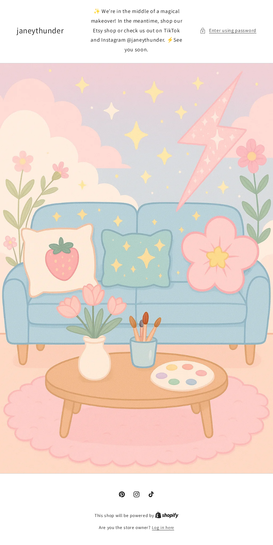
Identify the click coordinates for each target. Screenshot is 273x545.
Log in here (163, 527)
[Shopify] (166, 515)
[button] (228, 30)
